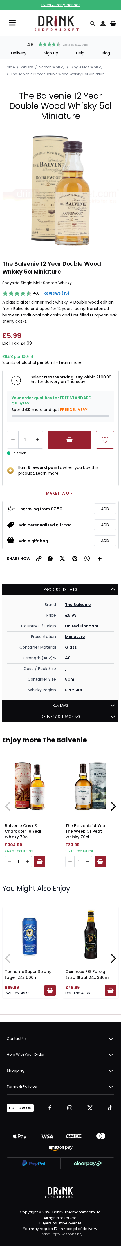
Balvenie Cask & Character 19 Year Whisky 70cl (23, 831)
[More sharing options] (100, 559)
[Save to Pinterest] (75, 559)
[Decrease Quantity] (12, 440)
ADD (105, 508)
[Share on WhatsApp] (87, 559)
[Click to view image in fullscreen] (60, 190)
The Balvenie (78, 604)
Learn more (70, 362)
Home (10, 67)
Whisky (27, 67)
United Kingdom (81, 626)
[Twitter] (90, 1108)
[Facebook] (50, 1108)
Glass (71, 647)
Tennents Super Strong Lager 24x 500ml (28, 974)
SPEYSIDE (74, 690)
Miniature (75, 636)
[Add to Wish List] (105, 440)
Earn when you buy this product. (58, 470)
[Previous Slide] (8, 806)
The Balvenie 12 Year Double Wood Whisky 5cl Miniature (57, 74)
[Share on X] (62, 559)
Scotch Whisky (51, 67)
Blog (106, 53)
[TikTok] (110, 1108)
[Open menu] (12, 22)
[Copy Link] (39, 559)
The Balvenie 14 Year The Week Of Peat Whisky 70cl (86, 831)
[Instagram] (70, 1108)
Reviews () (56, 293)
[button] (60, 44)
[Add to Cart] (69, 440)
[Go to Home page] (57, 23)
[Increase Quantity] (37, 440)
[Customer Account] (103, 23)
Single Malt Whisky (86, 67)
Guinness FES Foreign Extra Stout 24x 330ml (87, 974)
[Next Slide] (113, 806)
